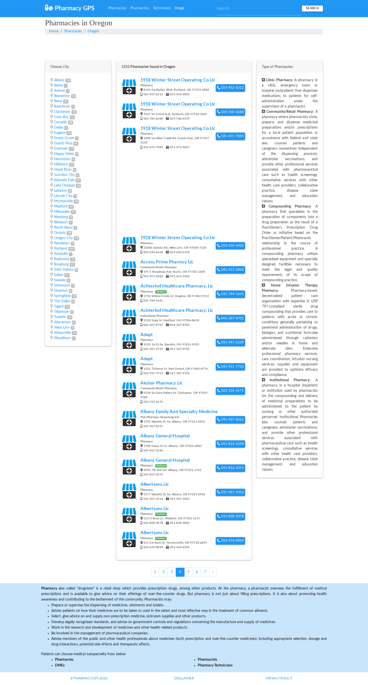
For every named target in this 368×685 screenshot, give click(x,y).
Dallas (59, 127)
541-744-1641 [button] (232, 294)
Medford (61, 206)
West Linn (62, 327)
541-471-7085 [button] (232, 136)
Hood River (63, 169)
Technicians (162, 8)
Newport (61, 222)
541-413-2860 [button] (232, 269)
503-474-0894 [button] (232, 540)
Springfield (62, 296)
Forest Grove (64, 138)
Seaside (60, 280)
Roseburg (61, 264)
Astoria (59, 90)
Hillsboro (61, 164)
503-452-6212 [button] (232, 87)
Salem (59, 275)
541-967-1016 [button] (232, 492)
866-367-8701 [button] (232, 318)
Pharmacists (139, 8)
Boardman (62, 106)
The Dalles (62, 301)
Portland (60, 248)
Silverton (61, 290)
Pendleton (62, 243)
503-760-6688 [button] (232, 112)
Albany (59, 80)
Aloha (58, 85)
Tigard (59, 306)
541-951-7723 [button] (232, 366)
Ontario (60, 233)
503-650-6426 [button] (232, 245)
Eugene (60, 133)
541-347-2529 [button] (232, 342)
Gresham (61, 148)
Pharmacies (117, 8)
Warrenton (62, 322)
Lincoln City (63, 196)
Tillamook (61, 312)
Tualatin (60, 317)
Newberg (61, 217)
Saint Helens (64, 269)
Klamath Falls (64, 180)
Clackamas (62, 112)
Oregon (93, 31)
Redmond (61, 259)
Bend (58, 101)
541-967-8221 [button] (232, 419)
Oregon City (63, 238)
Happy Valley (64, 154)
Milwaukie (62, 212)
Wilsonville (62, 333)
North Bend (63, 227)
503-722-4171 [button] (232, 391)
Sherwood (62, 285)
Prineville (61, 254)
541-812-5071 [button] (232, 468)
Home (54, 31)
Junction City (64, 175)
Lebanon (60, 190)
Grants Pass (63, 143)
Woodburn (62, 338)
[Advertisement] (184, 47)
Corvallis (60, 122)
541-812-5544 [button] (232, 444)
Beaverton (62, 96)
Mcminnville (63, 201)
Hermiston (62, 159)
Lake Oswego (64, 185)
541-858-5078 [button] (232, 516)
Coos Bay (61, 117)
